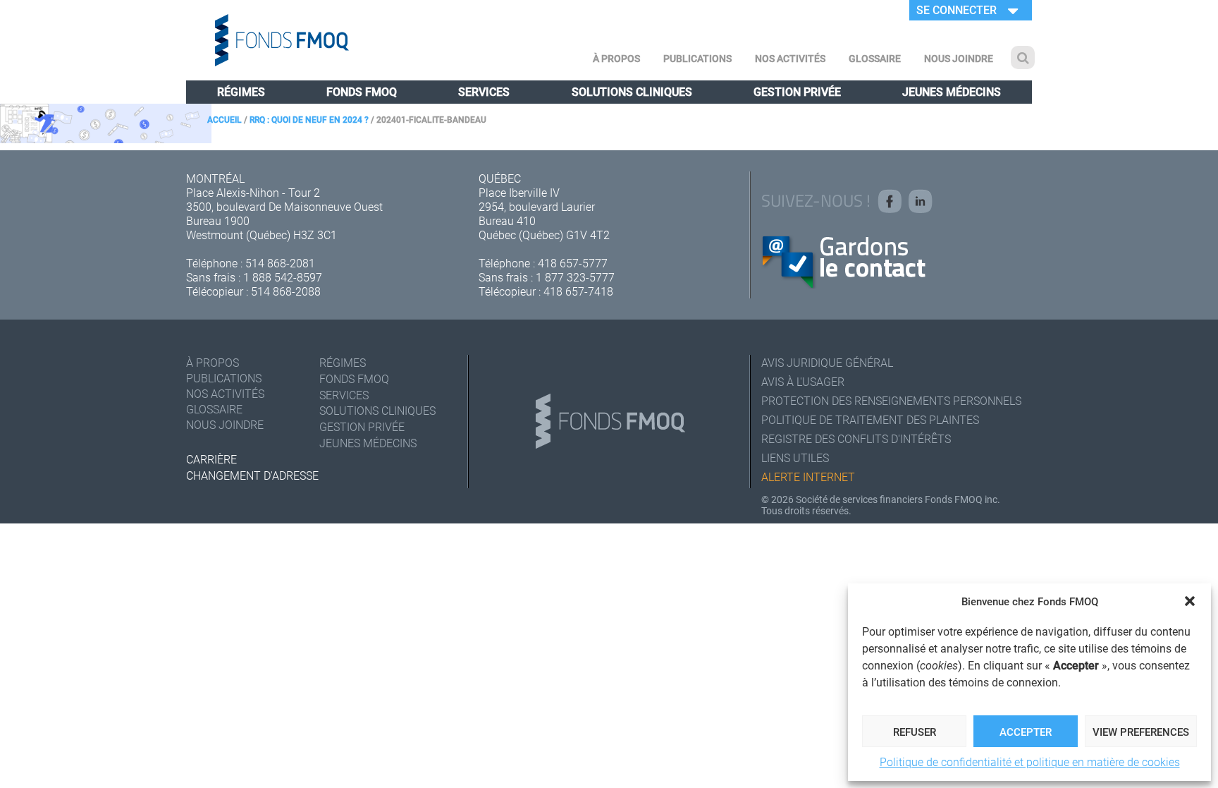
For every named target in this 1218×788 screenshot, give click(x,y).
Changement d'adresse (252, 475)
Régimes (241, 91)
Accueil (224, 119)
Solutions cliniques (632, 91)
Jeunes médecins (951, 91)
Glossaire (875, 58)
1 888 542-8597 (282, 276)
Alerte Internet (808, 476)
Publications (697, 58)
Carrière (211, 458)
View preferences (1141, 732)
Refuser (914, 732)
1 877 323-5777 (575, 276)
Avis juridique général (827, 362)
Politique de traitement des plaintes (870, 419)
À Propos (616, 58)
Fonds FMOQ (361, 91)
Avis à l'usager (802, 381)
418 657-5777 (573, 262)
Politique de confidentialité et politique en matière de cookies (1030, 761)
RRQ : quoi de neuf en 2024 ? (309, 119)
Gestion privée (797, 91)
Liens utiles (795, 457)
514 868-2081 (280, 262)
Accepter (1025, 732)
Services (484, 91)
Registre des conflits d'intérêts (856, 438)
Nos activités (790, 58)
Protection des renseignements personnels (891, 400)
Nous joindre (958, 58)
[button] (1190, 601)
